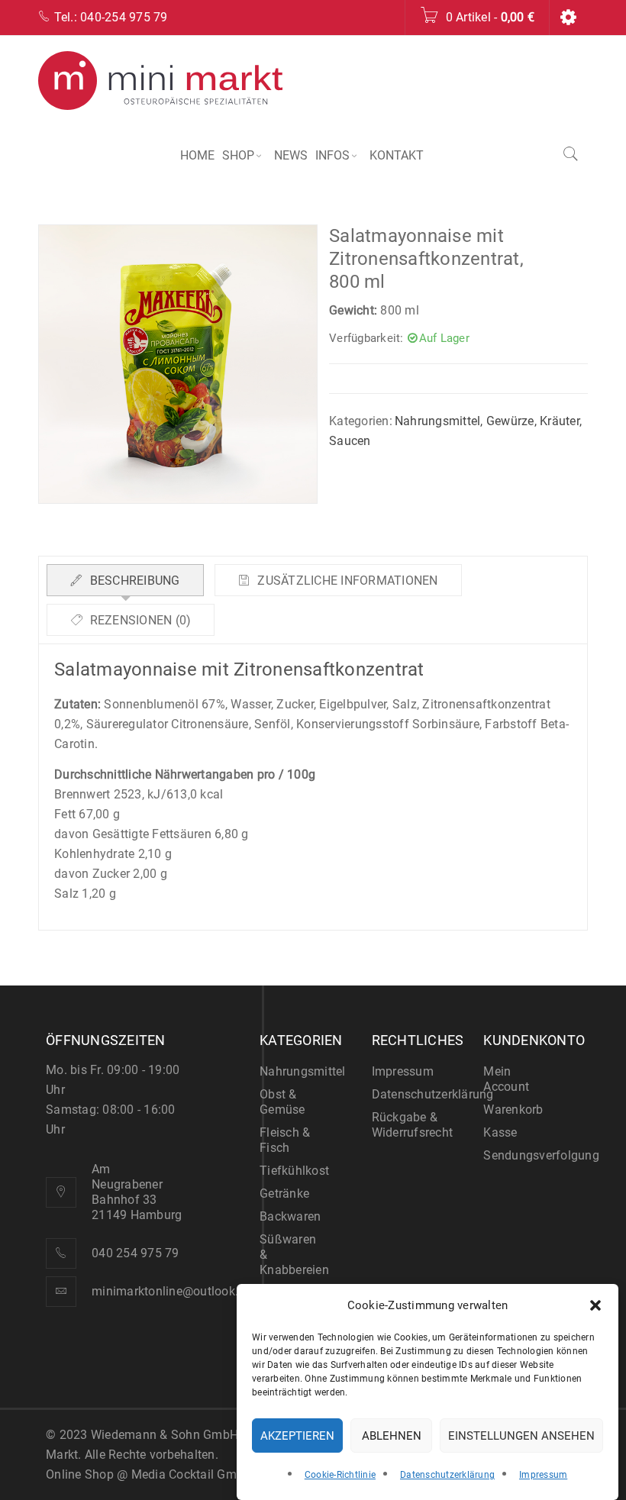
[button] (595, 1305)
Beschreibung (132, 580)
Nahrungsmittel (438, 421)
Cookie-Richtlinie (340, 1474)
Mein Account (506, 1079)
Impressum (543, 1474)
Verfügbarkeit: (366, 338)
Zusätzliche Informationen (346, 580)
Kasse (500, 1132)
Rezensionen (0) (138, 620)
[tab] (125, 580)
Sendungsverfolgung (541, 1155)
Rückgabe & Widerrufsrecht (412, 1125)
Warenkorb (513, 1109)
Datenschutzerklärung (447, 1474)
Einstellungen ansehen (521, 1436)
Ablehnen (391, 1436)
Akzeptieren (297, 1436)
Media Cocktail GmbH (192, 1474)
